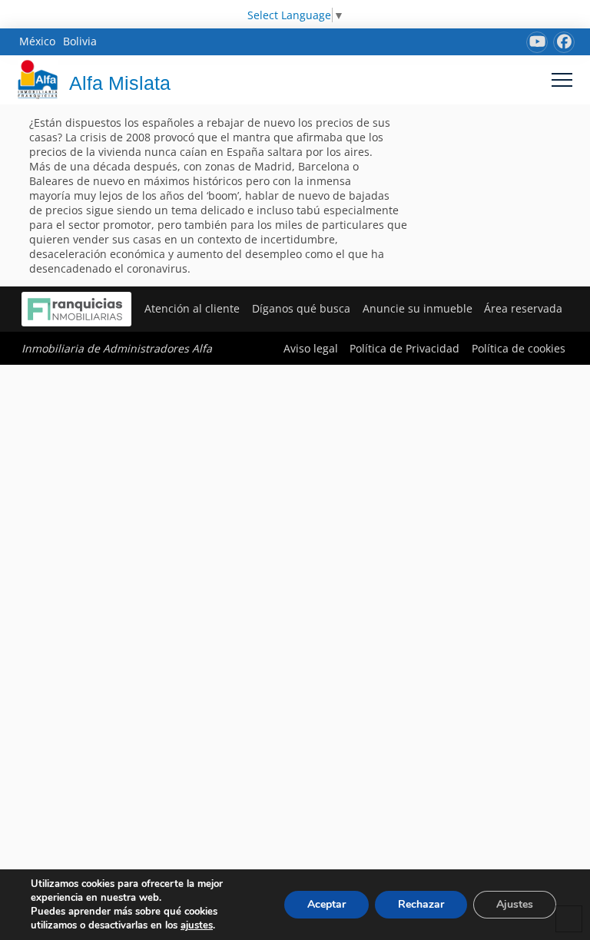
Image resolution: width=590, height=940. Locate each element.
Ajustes (514, 904)
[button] (562, 79)
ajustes (197, 925)
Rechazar (421, 904)
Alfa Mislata (120, 83)
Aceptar (326, 904)
